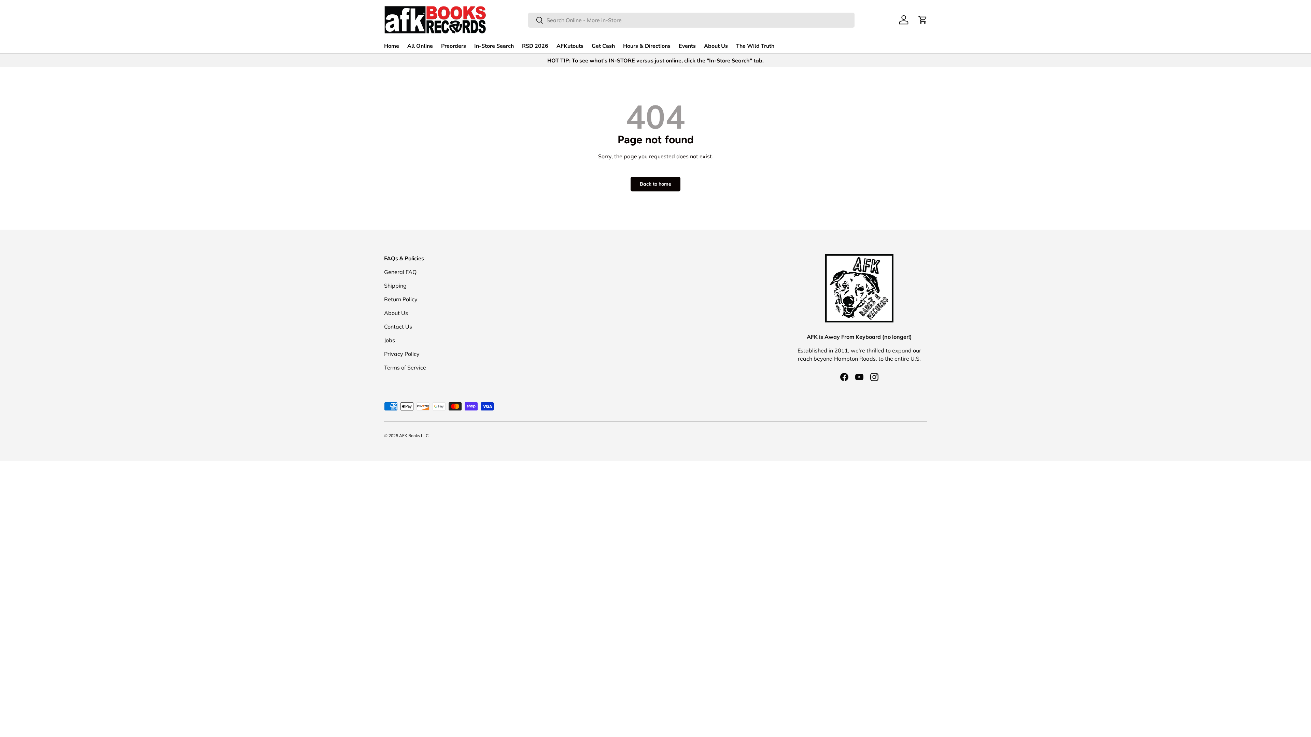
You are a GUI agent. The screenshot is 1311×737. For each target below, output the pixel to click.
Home (391, 46)
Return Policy (401, 299)
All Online (420, 46)
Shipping (395, 285)
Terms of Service (405, 367)
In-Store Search (494, 46)
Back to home (655, 184)
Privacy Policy (402, 353)
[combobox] (691, 20)
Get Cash (603, 46)
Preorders (453, 46)
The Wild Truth (755, 46)
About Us (716, 46)
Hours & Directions (647, 46)
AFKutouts (569, 46)
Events (687, 46)
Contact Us (398, 326)
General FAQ (400, 272)
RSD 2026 (535, 46)
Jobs (389, 340)
